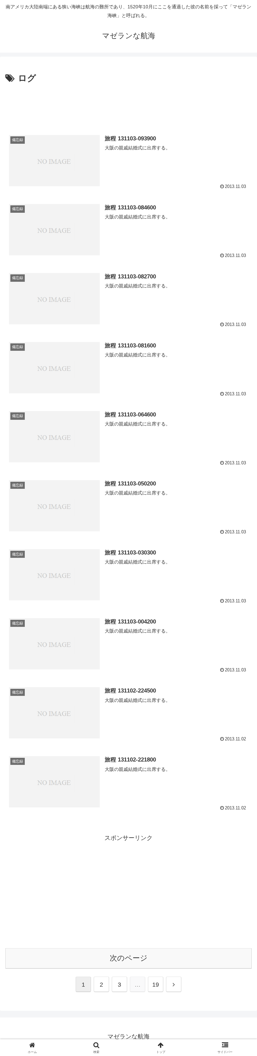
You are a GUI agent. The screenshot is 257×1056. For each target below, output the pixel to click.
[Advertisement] (128, 104)
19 (155, 984)
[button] (237, 918)
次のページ (129, 958)
